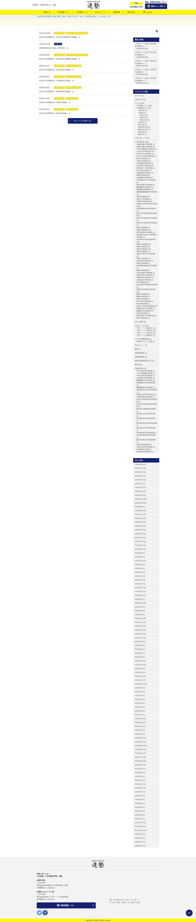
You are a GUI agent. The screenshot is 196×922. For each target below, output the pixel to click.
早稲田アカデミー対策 (144, 341)
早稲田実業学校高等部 (144, 397)
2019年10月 (139, 745)
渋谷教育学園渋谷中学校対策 (146, 266)
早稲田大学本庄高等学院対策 (146, 390)
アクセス (138, 95)
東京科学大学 (143, 127)
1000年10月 (139, 846)
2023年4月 (139, 618)
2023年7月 (139, 607)
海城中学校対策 (142, 258)
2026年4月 (139, 480)
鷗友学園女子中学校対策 (145, 315)
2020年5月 (139, 722)
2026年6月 (139, 472)
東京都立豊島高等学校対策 (146, 435)
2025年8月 (139, 510)
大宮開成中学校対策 (143, 163)
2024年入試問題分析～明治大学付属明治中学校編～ (58, 37)
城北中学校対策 (142, 158)
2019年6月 (139, 761)
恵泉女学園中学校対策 (144, 185)
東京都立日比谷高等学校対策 (146, 423)
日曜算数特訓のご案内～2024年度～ (52, 48)
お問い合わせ (147, 12)
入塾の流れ (131, 12)
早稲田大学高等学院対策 (145, 394)
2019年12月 (139, 738)
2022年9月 (139, 645)
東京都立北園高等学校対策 (146, 409)
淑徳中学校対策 (142, 263)
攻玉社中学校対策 (142, 199)
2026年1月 (139, 491)
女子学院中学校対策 (143, 166)
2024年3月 (139, 576)
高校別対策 (139, 368)
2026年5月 (139, 476)
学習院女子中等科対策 (144, 168)
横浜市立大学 (143, 129)
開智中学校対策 (72, 109)
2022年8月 (139, 649)
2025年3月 (139, 530)
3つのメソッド (100, 12)
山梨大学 (141, 122)
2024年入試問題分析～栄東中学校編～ (53, 102)
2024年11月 (139, 545)
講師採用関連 (139, 357)
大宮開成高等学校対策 (144, 378)
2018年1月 (139, 819)
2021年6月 (139, 692)
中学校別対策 (59, 33)
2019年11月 (139, 742)
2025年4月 (139, 526)
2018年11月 (139, 784)
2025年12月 (139, 495)
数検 (136, 349)
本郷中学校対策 (142, 230)
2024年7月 (139, 561)
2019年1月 (139, 780)
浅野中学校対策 (142, 251)
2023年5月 (139, 614)
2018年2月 (139, 815)
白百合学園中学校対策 (144, 273)
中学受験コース (63, 12)
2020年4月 (139, 726)
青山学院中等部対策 (73, 66)
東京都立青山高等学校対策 (146, 440)
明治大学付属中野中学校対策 (146, 218)
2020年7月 (139, 715)
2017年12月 (139, 823)
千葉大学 (141, 110)
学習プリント (139, 345)
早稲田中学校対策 (142, 201)
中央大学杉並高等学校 (144, 371)
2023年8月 (139, 603)
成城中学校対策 (142, 196)
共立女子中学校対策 (143, 151)
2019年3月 (139, 772)
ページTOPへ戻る (189, 913)
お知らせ (58, 44)
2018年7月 (139, 796)
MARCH (142, 115)
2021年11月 (139, 680)
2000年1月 (139, 842)
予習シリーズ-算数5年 (144, 335)
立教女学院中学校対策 (144, 275)
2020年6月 (139, 719)
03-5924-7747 (119, 900)
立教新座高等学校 (142, 449)
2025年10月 (139, 503)
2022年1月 (139, 672)
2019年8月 (139, 753)
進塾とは (47, 12)
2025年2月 (139, 534)
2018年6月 (139, 799)
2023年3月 (139, 622)
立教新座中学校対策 (73, 77)
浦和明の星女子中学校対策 (146, 254)
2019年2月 (139, 776)
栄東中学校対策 (72, 98)
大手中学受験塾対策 (142, 339)
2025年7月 (139, 514)
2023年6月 (139, 611)
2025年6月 (139, 518)
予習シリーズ (139, 326)
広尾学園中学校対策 (143, 177)
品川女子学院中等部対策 (145, 156)
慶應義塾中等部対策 (143, 187)
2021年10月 (139, 684)
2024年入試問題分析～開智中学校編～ (53, 113)
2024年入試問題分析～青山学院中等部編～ (55, 70)
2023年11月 (139, 591)
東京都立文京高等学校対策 (146, 418)
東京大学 (141, 125)
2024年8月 (139, 557)
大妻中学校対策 (142, 161)
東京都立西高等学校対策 (145, 433)
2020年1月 (139, 734)
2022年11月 (139, 638)
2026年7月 (139, 468)
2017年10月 (139, 830)
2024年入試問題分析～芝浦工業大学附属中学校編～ (58, 59)
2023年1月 (139, 630)
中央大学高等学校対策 (144, 375)
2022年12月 (139, 634)
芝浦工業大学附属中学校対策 (76, 55)
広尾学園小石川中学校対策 (146, 180)
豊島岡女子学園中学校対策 (146, 289)
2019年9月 (139, 749)
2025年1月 (139, 537)
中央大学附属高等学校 (144, 373)
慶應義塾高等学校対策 (144, 387)
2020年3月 (139, 730)
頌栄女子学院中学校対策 (145, 306)
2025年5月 (139, 522)
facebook (45, 912)
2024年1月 (139, 584)
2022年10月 (139, 641)
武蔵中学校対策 (142, 249)
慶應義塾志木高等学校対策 (146, 383)
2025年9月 (139, 507)
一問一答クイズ (140, 138)
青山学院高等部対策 (143, 452)
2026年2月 (139, 487)
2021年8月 (139, 688)
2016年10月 (139, 834)
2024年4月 (139, 572)
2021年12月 (139, 676)
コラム (137, 103)
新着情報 (116, 12)
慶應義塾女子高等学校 (144, 380)
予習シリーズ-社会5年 (144, 333)
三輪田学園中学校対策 (144, 144)
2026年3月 (139, 484)
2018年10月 (139, 788)
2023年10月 (139, 595)
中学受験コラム (142, 106)
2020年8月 (139, 711)
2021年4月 (139, 695)
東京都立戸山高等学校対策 (146, 413)
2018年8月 (139, 792)
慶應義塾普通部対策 (143, 189)
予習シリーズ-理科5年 (144, 330)
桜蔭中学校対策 (142, 246)
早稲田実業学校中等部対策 (146, 208)
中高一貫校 (139, 322)
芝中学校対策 (141, 282)
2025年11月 (139, 499)
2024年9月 (139, 553)
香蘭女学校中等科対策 (144, 308)
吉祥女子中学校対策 (143, 154)
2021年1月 (139, 707)
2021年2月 (139, 703)
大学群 (140, 113)
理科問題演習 (139, 353)
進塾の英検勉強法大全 (143, 361)
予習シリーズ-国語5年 (144, 328)
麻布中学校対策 (142, 318)
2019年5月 (139, 765)
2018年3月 (139, 811)
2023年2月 (139, 626)
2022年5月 (139, 657)
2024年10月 (139, 549)
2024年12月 (139, 541)
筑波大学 (141, 132)
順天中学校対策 (142, 304)
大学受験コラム (142, 108)
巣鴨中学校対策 (142, 175)
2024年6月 (139, 564)
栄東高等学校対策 (142, 444)
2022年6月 (139, 653)
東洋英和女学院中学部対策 (146, 239)
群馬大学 (141, 134)
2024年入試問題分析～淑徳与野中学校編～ (55, 91)
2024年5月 (139, 568)
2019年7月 (139, 757)
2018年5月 (139, 803)
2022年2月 (139, 668)
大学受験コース (82, 12)
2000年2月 (139, 838)
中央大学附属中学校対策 (145, 149)
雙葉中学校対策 (142, 299)
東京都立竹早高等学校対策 (146, 428)
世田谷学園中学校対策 (144, 147)
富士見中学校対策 (142, 170)
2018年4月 (139, 807)
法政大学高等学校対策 (144, 447)
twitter (39, 912)
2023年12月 (139, 588)
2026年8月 (139, 464)
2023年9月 (139, 599)
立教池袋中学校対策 (143, 280)
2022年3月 (139, 665)
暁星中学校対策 (142, 227)
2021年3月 (139, 699)
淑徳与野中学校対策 (73, 87)
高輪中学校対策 (142, 313)
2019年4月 (139, 769)
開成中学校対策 (142, 294)
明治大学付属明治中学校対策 (76, 33)
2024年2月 (139, 580)
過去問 (137, 364)
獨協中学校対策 (142, 270)
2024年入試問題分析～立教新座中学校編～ (55, 81)
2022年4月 (139, 661)
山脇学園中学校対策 (143, 173)
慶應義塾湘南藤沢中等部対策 (146, 192)
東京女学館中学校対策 (144, 232)
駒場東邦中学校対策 (143, 311)
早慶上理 (143, 120)
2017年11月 (139, 826)
